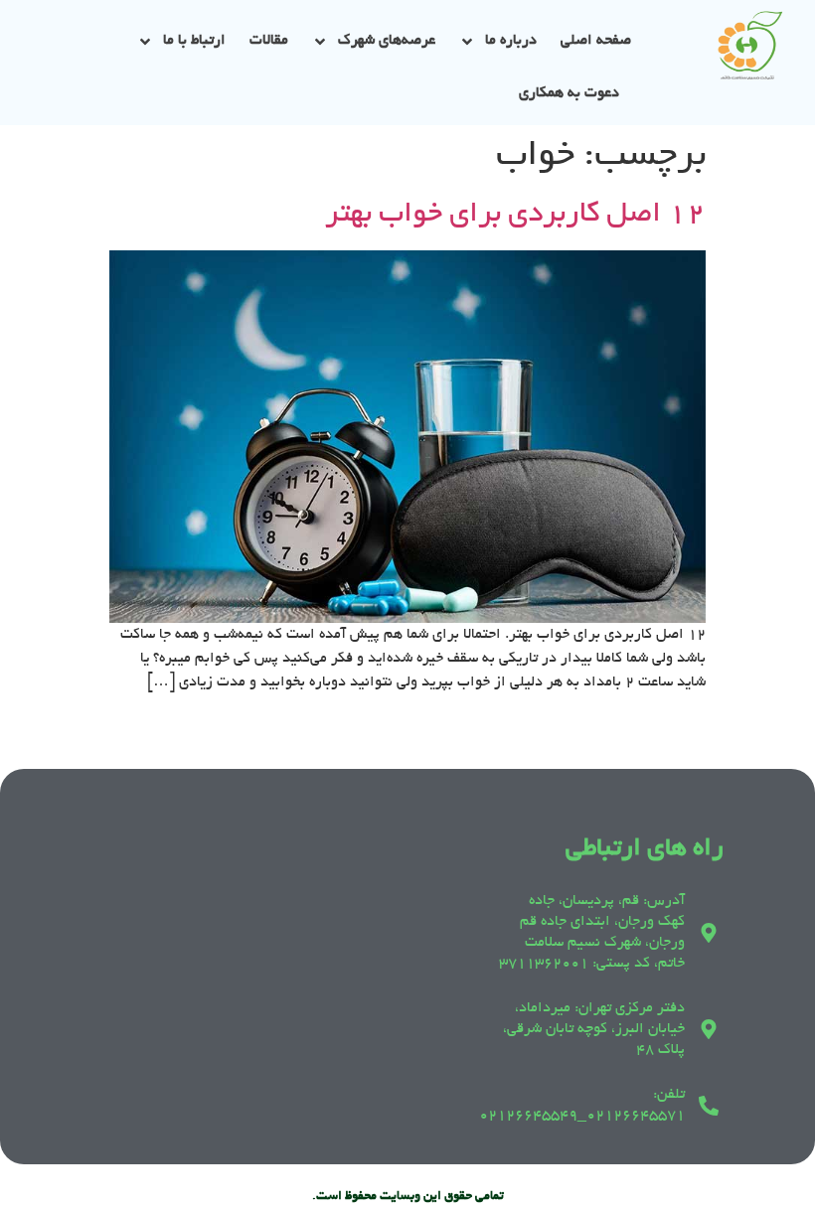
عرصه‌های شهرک (386, 41)
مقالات (268, 41)
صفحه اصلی (596, 41)
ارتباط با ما (194, 41)
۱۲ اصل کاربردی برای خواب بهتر (515, 215)
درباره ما (511, 41)
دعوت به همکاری (569, 93)
